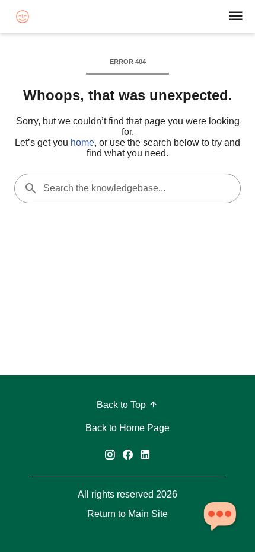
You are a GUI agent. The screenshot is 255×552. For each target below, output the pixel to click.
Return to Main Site (127, 514)
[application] (219, 516)
